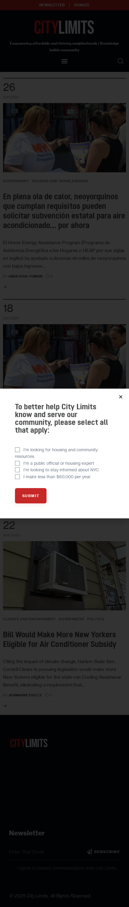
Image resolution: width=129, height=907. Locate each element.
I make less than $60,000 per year (57, 476)
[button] (120, 397)
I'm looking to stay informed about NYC (61, 469)
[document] (64, 453)
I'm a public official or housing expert (58, 463)
